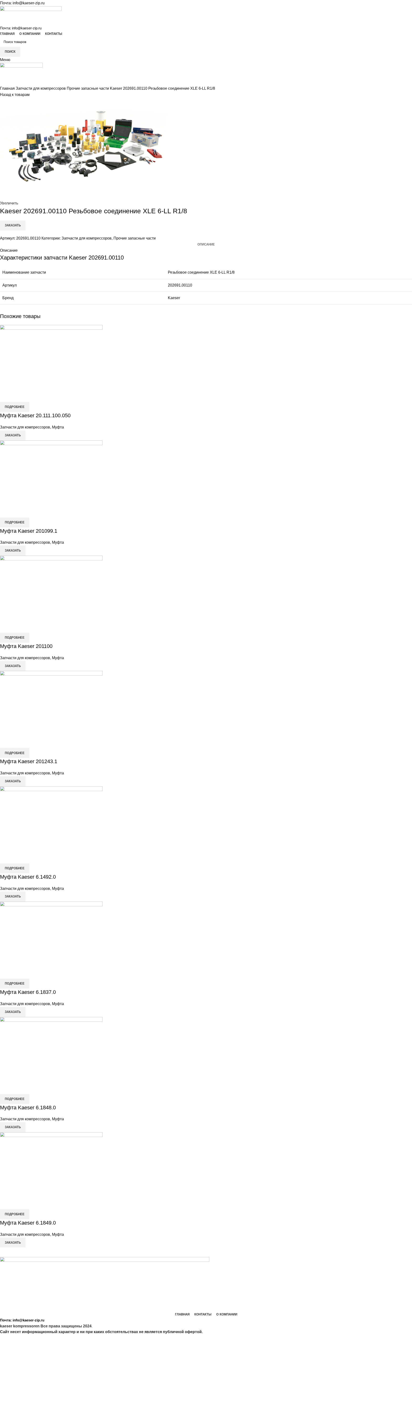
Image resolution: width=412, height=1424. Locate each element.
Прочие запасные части (88, 88)
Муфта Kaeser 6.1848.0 (28, 1108)
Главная (8, 88)
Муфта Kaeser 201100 (26, 646)
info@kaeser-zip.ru (29, 3)
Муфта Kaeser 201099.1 (28, 531)
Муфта (58, 427)
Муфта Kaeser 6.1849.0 (28, 1223)
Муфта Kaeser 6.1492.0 (28, 877)
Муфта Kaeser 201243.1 (28, 761)
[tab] (206, 244)
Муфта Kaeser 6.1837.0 (28, 992)
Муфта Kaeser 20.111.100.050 (35, 415)
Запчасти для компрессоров (41, 88)
